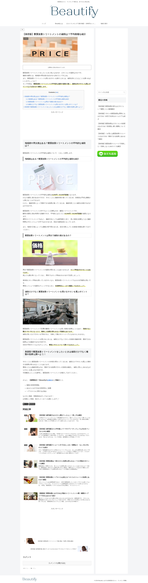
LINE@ (49, 380)
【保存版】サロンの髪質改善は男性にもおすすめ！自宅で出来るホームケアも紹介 (111, 116)
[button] (124, 92)
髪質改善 (33, 404)
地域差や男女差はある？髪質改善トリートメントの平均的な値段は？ (47, 96)
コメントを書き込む (57, 563)
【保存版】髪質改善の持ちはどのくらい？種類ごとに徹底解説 (111, 107)
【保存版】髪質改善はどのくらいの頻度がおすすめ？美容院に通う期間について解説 (111, 126)
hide (57, 92)
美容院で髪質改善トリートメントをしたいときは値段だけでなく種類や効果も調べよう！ (53, 107)
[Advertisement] (57, 126)
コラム (26, 404)
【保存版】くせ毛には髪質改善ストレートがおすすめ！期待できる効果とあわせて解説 (111, 136)
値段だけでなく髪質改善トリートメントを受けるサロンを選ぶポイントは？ (52, 104)
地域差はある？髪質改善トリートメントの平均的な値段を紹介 (47, 99)
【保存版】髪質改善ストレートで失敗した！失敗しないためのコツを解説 (111, 145)
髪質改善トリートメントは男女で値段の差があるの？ (44, 102)
